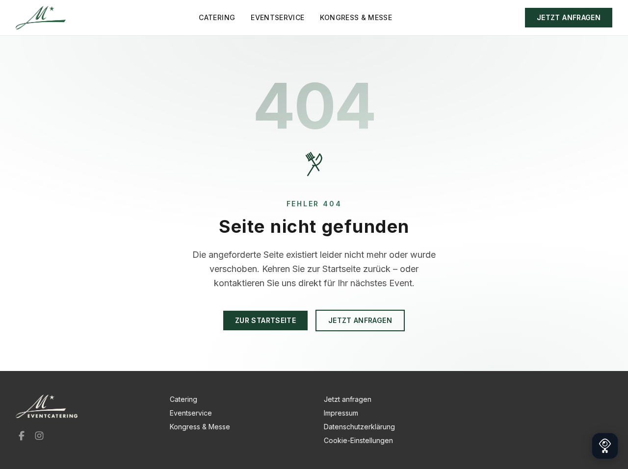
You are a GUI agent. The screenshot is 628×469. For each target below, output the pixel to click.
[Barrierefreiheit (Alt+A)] (605, 446)
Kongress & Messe (356, 17)
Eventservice (277, 17)
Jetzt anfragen (569, 17)
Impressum (341, 413)
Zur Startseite (265, 320)
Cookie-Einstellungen (358, 440)
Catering (217, 17)
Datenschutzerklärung (359, 426)
